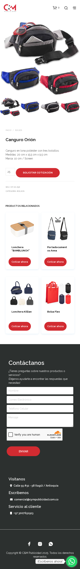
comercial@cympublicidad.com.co (36, 499)
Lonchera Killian (22, 311)
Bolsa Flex (53, 311)
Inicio (8, 130)
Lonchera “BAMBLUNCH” (21, 249)
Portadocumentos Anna (57, 249)
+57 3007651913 (23, 513)
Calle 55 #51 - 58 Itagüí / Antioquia (36, 485)
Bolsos (18, 130)
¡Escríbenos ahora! (50, 561)
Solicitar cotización (38, 172)
